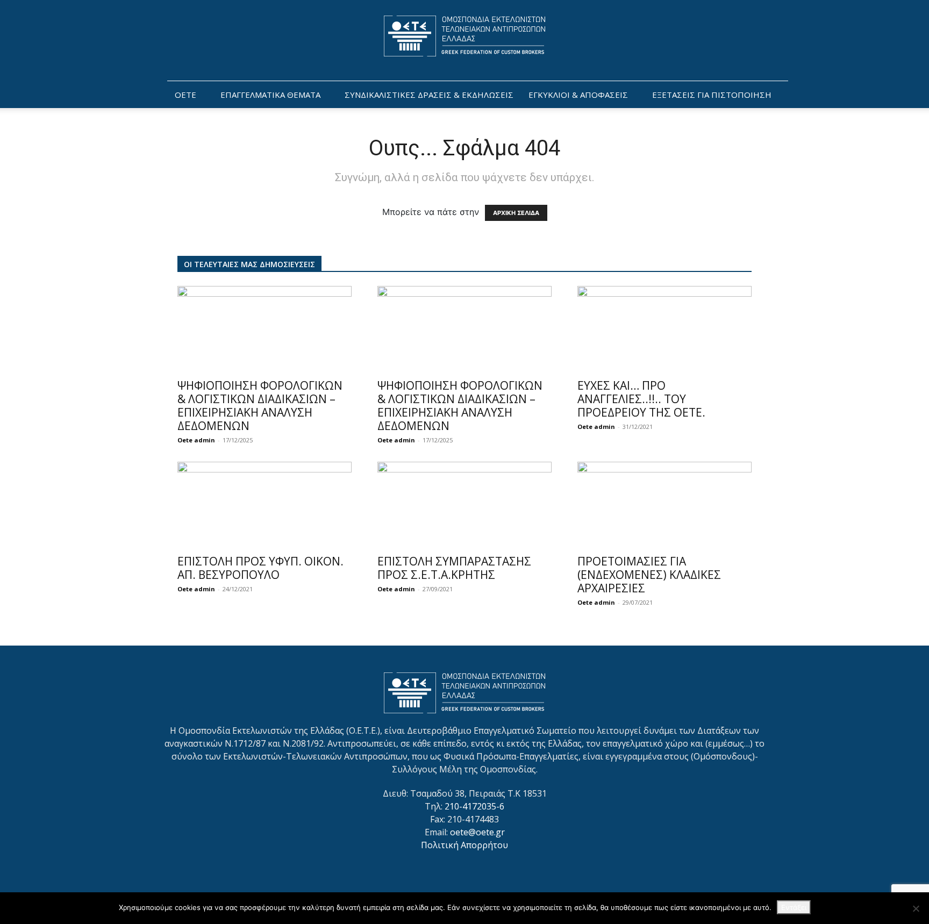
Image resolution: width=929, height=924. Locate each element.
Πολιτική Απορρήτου (464, 845)
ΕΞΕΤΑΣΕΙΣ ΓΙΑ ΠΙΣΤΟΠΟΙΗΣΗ (711, 94)
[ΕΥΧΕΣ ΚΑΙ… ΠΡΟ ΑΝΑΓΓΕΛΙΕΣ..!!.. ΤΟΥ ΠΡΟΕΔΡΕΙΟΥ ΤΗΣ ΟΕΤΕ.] (664, 329)
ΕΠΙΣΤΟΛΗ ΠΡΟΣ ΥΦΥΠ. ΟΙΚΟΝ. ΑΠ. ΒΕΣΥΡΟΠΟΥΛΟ (260, 568)
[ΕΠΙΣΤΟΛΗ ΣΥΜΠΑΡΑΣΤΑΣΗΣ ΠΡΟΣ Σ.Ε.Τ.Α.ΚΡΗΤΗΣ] (464, 505)
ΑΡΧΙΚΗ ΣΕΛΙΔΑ (516, 213)
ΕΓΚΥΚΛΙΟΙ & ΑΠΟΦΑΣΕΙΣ (578, 94)
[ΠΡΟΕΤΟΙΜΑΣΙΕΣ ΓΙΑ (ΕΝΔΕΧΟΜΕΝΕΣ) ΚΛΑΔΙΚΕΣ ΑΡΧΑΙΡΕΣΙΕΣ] (664, 505)
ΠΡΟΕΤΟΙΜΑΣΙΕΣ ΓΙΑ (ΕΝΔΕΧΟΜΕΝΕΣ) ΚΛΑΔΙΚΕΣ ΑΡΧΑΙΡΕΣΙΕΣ (649, 575)
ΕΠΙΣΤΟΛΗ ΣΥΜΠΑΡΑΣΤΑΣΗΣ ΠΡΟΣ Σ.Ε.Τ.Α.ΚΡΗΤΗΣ (454, 568)
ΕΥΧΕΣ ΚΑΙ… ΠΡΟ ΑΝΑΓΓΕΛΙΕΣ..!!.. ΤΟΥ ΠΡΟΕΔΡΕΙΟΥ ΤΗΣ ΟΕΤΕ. (641, 399)
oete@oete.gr (477, 832)
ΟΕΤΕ (185, 94)
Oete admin (196, 440)
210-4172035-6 (474, 806)
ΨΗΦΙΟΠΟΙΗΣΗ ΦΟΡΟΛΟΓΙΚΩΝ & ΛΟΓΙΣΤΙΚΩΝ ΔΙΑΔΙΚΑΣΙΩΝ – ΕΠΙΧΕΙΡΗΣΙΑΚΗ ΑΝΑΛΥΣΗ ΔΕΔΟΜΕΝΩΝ (259, 405)
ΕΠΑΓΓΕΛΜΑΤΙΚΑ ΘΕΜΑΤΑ (270, 94)
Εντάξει (793, 907)
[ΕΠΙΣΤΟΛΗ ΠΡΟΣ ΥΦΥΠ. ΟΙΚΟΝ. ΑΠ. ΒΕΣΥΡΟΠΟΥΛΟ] (264, 505)
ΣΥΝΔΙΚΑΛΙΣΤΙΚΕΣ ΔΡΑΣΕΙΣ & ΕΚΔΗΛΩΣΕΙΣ (429, 94)
